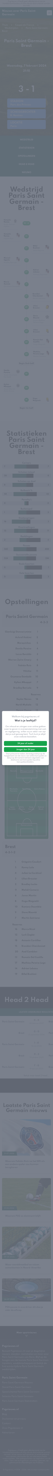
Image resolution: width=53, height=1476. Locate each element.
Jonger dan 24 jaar (25, 750)
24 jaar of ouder (25, 743)
